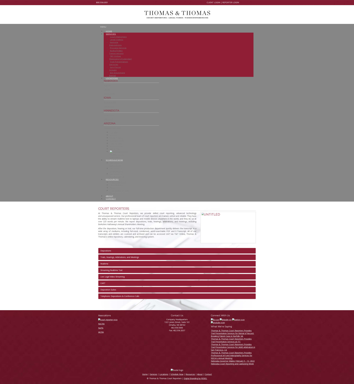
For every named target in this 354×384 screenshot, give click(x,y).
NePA (100, 328)
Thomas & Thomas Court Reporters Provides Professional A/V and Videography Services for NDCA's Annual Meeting (231, 355)
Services (153, 374)
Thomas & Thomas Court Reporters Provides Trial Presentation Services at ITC (231, 340)
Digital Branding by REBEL (195, 378)
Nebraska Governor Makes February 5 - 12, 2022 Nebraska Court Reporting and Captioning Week (233, 362)
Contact (208, 374)
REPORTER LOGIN (230, 2)
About (200, 374)
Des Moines (109, 106)
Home (145, 374)
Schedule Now (177, 374)
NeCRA (101, 323)
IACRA (101, 332)
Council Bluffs (110, 102)
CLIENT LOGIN (213, 2)
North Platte (109, 93)
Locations (163, 374)
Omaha (107, 85)
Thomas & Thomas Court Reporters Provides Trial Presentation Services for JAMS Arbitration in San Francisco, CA (233, 347)
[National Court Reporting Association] (107, 319)
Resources (190, 374)
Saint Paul (108, 119)
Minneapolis (109, 115)
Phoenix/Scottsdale (112, 128)
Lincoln (107, 89)
